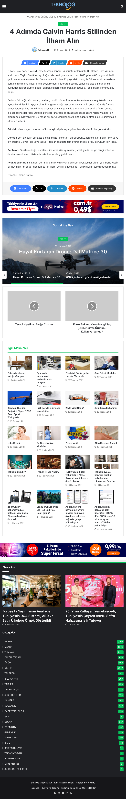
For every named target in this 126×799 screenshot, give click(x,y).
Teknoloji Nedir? (17, 471)
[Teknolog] (63, 6)
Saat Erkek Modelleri (105, 373)
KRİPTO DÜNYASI (13, 748)
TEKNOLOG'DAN (13, 753)
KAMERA (9, 700)
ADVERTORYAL (12, 758)
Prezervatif (71, 443)
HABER (8, 641)
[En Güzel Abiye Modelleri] (49, 433)
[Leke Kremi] (20, 433)
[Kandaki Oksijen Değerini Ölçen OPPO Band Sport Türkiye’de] (20, 398)
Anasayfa (34, 16)
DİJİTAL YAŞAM (12, 657)
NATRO (91, 782)
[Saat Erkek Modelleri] (106, 363)
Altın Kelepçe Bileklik (105, 443)
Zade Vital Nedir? (74, 408)
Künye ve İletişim (50, 788)
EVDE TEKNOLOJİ (14, 711)
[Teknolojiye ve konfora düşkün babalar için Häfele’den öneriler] (106, 462)
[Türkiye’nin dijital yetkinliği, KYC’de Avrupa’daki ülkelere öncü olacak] (77, 462)
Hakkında (34, 788)
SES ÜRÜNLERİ (12, 695)
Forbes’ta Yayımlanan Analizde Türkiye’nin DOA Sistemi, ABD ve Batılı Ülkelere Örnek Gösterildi (27, 615)
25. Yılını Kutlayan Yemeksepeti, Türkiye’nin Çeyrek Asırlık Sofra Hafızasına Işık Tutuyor (90, 615)
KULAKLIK (10, 705)
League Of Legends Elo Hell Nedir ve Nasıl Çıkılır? (47, 509)
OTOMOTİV (10, 727)
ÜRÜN (44, 16)
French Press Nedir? (48, 471)
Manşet (8, 647)
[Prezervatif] (77, 433)
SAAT (7, 716)
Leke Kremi (14, 443)
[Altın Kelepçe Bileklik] (106, 433)
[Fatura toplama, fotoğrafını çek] (20, 363)
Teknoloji (9, 652)
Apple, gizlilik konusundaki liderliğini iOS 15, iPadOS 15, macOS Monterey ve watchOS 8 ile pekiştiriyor (104, 516)
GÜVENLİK (10, 732)
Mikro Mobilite (11, 763)
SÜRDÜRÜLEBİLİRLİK (15, 769)
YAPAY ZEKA (11, 737)
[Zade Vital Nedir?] (77, 398)
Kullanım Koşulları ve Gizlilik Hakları (78, 788)
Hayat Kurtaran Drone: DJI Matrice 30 (63, 252)
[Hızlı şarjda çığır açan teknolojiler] (49, 398)
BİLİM (7, 743)
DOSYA (8, 722)
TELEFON (9, 673)
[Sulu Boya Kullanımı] (106, 398)
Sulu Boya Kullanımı (105, 408)
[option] (63, 251)
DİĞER (52, 16)
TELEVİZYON (11, 689)
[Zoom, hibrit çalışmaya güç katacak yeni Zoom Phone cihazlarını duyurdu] (20, 497)
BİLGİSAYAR (11, 678)
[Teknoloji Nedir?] (20, 462)
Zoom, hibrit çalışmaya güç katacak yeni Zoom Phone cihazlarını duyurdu (18, 513)
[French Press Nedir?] (49, 462)
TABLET (8, 684)
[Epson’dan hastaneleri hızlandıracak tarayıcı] (49, 363)
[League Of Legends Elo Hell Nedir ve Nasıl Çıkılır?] (49, 497)
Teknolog (42, 50)
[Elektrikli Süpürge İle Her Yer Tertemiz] (77, 363)
